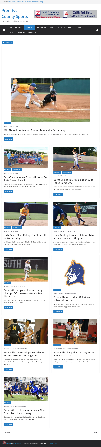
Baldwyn (18, 28)
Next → (96, 432)
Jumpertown (41, 28)
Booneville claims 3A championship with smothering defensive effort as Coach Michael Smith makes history (26, 3)
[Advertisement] (50, 61)
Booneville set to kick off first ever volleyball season (72, 299)
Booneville (29, 28)
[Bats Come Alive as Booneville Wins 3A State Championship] (26, 157)
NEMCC (52, 28)
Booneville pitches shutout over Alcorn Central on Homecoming (25, 411)
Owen (16, 126)
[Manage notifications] (4, 442)
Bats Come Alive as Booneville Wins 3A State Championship (25, 178)
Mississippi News (17, 169)
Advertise (21, 32)
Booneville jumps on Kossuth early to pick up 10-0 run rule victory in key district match (24, 293)
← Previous (6, 432)
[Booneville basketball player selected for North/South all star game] (26, 331)
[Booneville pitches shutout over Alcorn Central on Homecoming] (26, 389)
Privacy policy (54, 443)
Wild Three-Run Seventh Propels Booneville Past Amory (34, 130)
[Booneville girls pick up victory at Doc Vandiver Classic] (75, 331)
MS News (31, 32)
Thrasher (61, 28)
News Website (6, 443)
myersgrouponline (70, 231)
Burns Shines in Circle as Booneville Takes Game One (73, 181)
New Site (81, 28)
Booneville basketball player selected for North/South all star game (24, 354)
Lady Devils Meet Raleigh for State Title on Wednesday (25, 236)
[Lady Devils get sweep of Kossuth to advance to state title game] (75, 214)
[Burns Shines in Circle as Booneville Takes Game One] (75, 159)
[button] (35, 32)
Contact (11, 32)
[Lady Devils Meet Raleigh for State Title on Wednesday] (26, 214)
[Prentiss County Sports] (4, 30)
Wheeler (71, 28)
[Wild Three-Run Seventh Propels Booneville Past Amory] (50, 100)
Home (10, 28)
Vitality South (17, 443)
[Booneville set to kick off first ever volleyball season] (75, 273)
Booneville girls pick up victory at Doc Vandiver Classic (74, 354)
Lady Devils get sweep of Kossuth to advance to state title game (73, 236)
